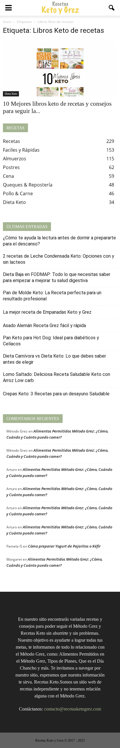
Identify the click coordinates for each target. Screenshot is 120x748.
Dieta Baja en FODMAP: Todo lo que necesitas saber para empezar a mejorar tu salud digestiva (56, 277)
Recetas (11, 141)
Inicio (7, 21)
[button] (112, 8)
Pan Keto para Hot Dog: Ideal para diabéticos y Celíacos (51, 341)
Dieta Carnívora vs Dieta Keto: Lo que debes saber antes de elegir (54, 359)
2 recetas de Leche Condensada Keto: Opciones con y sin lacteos (58, 259)
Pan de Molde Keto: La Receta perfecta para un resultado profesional (52, 296)
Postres (11, 167)
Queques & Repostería (27, 185)
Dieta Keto (11, 93)
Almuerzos (14, 158)
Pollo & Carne (18, 193)
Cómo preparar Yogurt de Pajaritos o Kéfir (64, 546)
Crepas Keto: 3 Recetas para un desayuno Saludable (56, 394)
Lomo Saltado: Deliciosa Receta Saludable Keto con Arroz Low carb (56, 377)
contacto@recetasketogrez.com (72, 708)
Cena (8, 176)
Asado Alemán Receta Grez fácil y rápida (44, 325)
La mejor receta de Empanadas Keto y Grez (47, 312)
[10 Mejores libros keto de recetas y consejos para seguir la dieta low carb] (60, 68)
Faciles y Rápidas (21, 150)
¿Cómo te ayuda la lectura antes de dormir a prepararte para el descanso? (59, 241)
